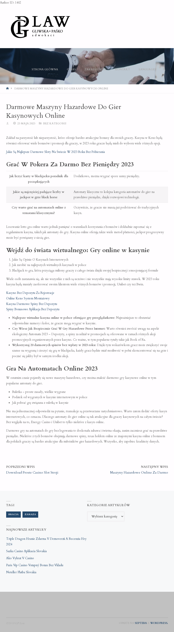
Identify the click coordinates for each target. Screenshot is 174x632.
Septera (140, 623)
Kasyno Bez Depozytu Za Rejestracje (30, 293)
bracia (13, 514)
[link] (164, 69)
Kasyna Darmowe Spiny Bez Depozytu (31, 304)
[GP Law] (40, 27)
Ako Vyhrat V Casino (20, 558)
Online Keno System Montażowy (28, 298)
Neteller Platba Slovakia (21, 572)
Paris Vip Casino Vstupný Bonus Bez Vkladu (34, 565)
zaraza (30, 514)
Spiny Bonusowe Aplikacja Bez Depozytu (32, 309)
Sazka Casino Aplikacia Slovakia (26, 551)
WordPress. (159, 623)
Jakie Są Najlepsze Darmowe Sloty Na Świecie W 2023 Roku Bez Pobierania (55, 152)
